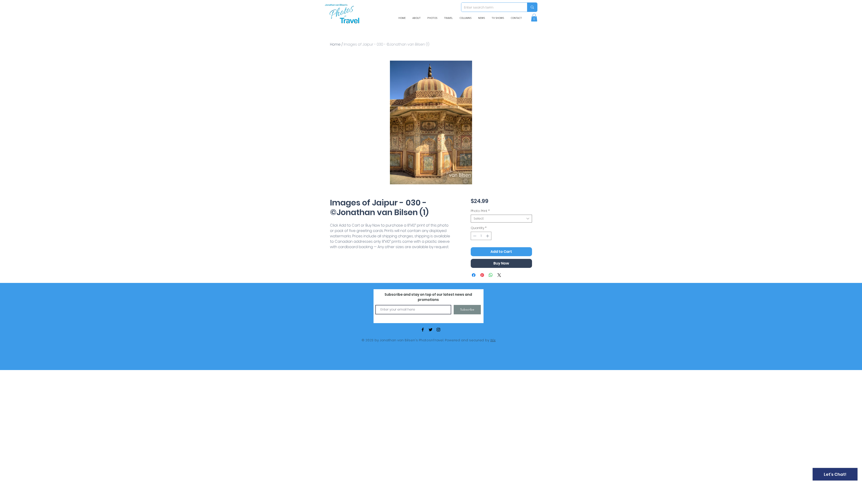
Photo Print (480, 211)
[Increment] (488, 236)
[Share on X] (499, 275)
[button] (534, 18)
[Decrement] (474, 236)
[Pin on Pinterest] (482, 275)
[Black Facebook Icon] (422, 329)
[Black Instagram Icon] (438, 329)
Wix (493, 340)
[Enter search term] (532, 7)
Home (335, 44)
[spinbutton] (481, 236)
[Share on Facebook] (473, 275)
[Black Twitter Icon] (430, 329)
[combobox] (501, 219)
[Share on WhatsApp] (490, 275)
